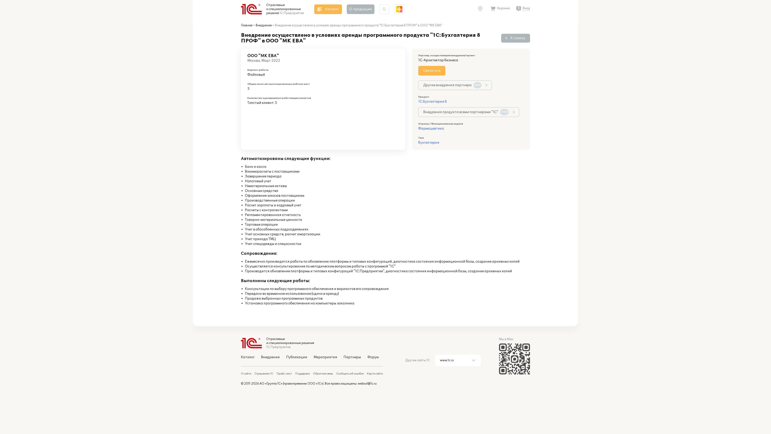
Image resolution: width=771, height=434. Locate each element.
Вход (526, 8)
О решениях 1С (263, 373)
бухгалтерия (428, 143)
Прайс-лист (284, 373)
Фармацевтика (431, 129)
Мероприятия (325, 357)
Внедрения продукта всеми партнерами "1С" (465, 112)
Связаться (432, 71)
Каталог (248, 357)
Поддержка (302, 373)
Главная (246, 25)
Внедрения (264, 25)
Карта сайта (375, 373)
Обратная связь (323, 373)
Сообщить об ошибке (350, 373)
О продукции (360, 9)
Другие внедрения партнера (452, 85)
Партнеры (352, 357)
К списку (518, 38)
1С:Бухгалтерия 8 (432, 102)
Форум (373, 357)
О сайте (246, 373)
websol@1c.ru (367, 383)
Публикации (296, 357)
